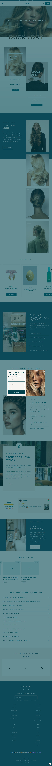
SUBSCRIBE (16, 392)
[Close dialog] (44, 371)
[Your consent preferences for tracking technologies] (50, 764)
